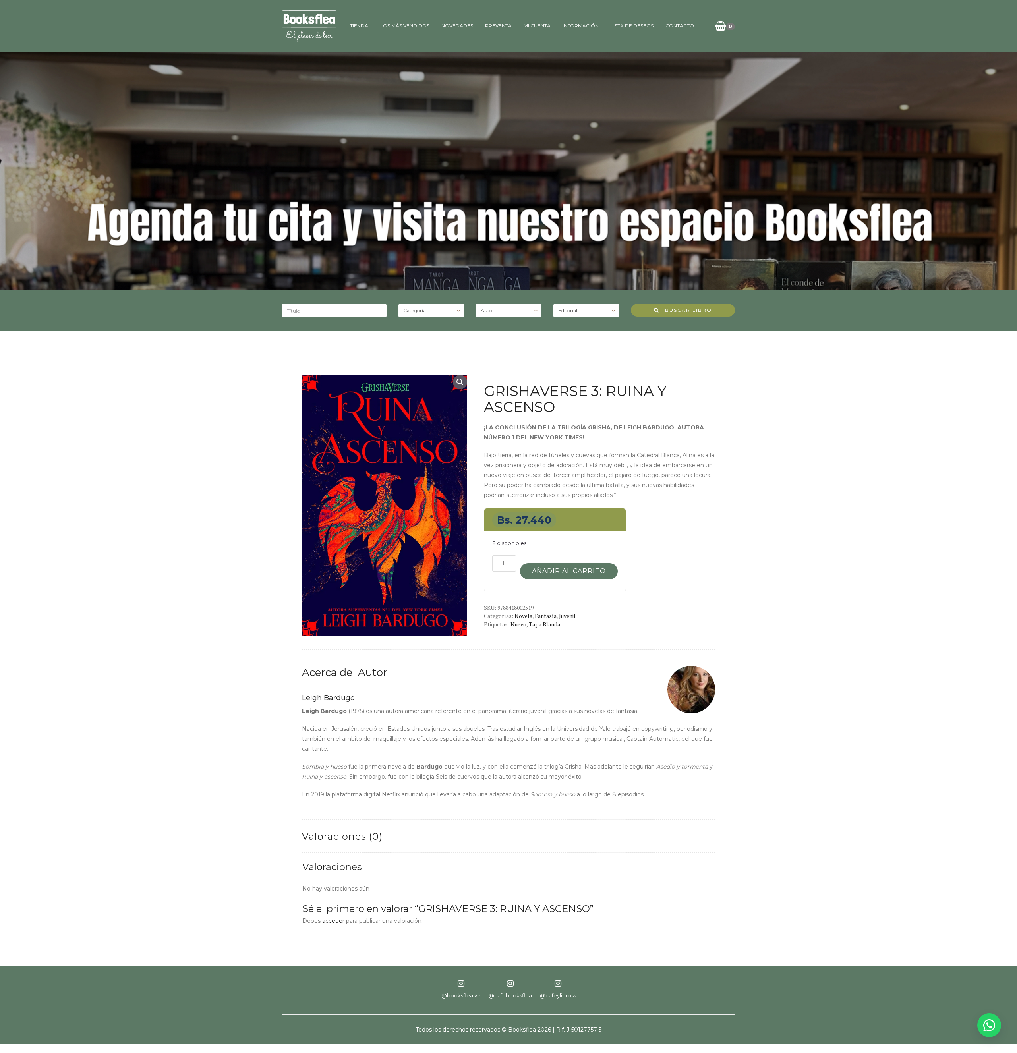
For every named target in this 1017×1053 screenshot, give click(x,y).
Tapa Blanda (544, 624)
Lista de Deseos (632, 26)
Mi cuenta (537, 26)
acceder (333, 920)
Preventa (498, 26)
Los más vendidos (404, 26)
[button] (460, 382)
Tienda (359, 26)
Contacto (679, 26)
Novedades (457, 26)
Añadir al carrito (569, 571)
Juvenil (567, 616)
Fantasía (546, 616)
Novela (523, 616)
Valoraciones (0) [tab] (342, 836)
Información (581, 26)
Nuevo (518, 624)
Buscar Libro (685, 310)
